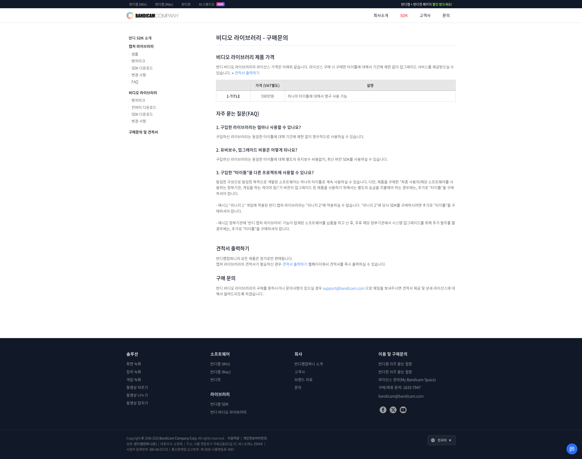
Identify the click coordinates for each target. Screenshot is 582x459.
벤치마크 (138, 61)
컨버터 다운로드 (143, 107)
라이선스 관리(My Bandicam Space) (407, 379)
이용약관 (233, 438)
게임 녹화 (133, 379)
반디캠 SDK (219, 404)
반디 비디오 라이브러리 (228, 412)
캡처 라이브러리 (141, 46)
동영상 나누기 (137, 395)
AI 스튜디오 (211, 4)
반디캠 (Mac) (164, 4)
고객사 (425, 15)
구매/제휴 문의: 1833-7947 (399, 387)
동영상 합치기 (137, 403)
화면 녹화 (133, 363)
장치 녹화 (133, 371)
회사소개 (381, 15)
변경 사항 (138, 74)
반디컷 (186, 4)
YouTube (403, 409)
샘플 (134, 54)
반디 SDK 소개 (140, 37)
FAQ (134, 81)
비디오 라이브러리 (143, 92)
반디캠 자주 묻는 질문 (395, 363)
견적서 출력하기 (246, 72)
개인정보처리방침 (255, 438)
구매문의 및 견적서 (143, 132)
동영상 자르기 (137, 387)
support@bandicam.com (344, 288)
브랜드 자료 (304, 379)
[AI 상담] (571, 448)
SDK (404, 15)
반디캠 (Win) (138, 4)
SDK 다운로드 (142, 68)
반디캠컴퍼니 (152, 15)
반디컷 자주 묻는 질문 (395, 371)
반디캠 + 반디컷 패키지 (426, 4)
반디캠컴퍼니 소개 (309, 363)
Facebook (383, 409)
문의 (446, 15)
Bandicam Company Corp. (178, 438)
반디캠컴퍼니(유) (145, 443)
